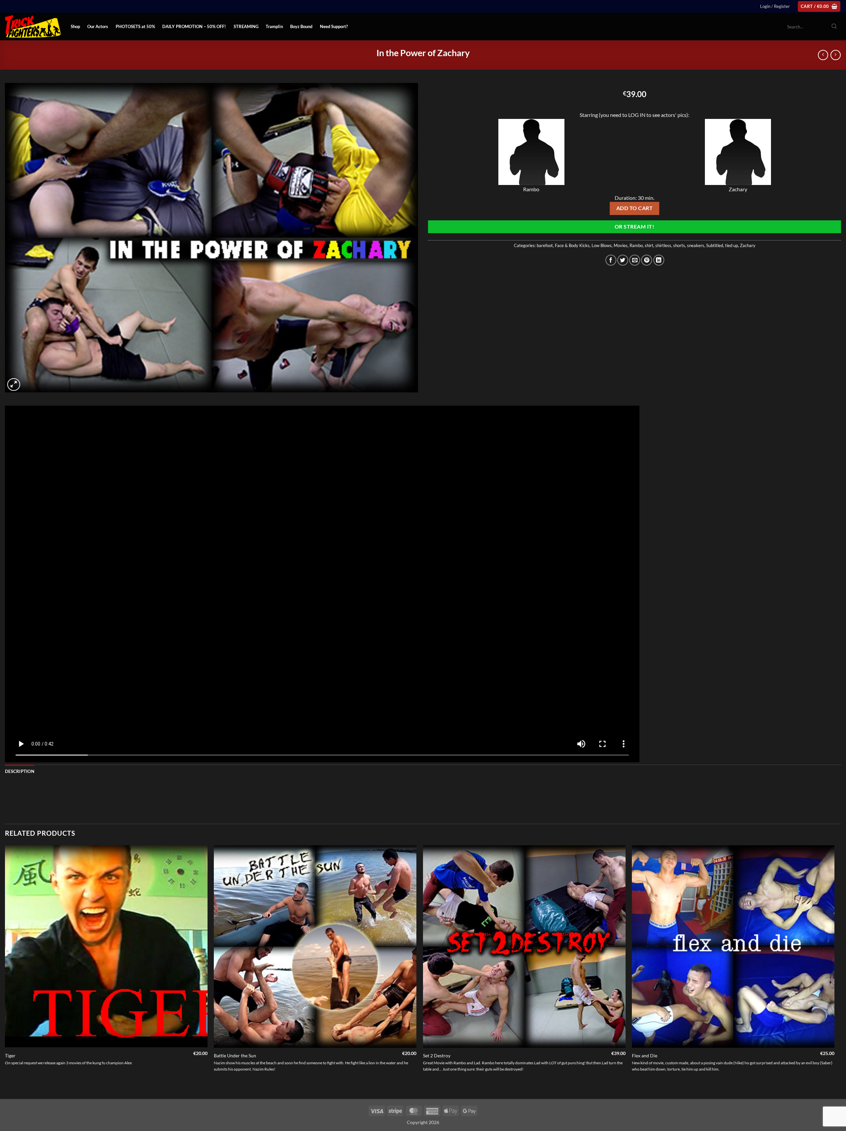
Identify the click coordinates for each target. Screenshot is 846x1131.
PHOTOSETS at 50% (135, 26)
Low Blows (602, 245)
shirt (649, 245)
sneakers (695, 245)
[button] (775, 6)
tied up (731, 245)
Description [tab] (19, 771)
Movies (621, 245)
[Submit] (834, 26)
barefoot (545, 245)
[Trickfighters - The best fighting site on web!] (33, 26)
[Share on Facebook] (610, 260)
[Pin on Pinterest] (646, 260)
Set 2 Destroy (436, 1055)
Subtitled (714, 245)
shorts (679, 245)
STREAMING (246, 26)
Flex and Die (644, 1055)
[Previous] (5, 971)
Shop (75, 26)
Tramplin (274, 26)
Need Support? (334, 26)
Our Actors (97, 26)
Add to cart (634, 208)
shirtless (663, 245)
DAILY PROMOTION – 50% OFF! (194, 26)
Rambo (636, 245)
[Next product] (823, 55)
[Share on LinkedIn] (658, 260)
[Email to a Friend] (634, 260)
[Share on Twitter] (622, 260)
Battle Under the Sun (235, 1055)
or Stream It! (634, 227)
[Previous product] (835, 55)
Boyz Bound (301, 26)
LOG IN (636, 115)
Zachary (747, 245)
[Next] (834, 971)
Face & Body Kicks (572, 245)
